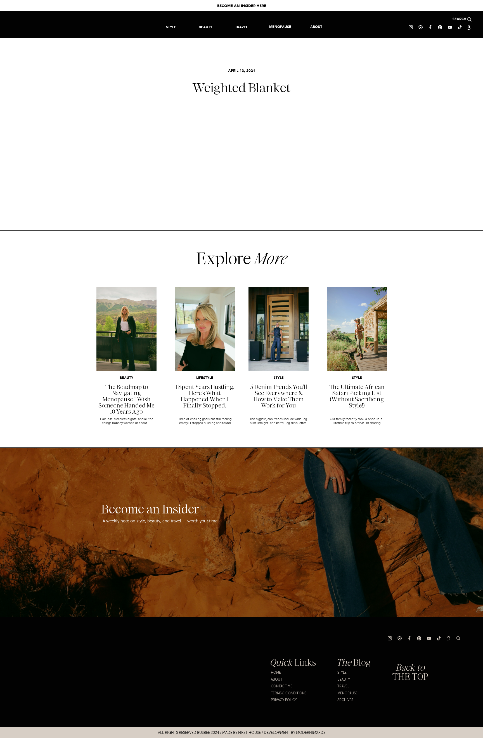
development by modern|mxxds (294, 733)
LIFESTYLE (204, 378)
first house (249, 733)
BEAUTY (126, 378)
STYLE (279, 378)
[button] (241, 27)
